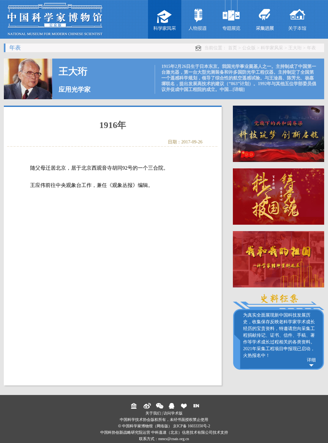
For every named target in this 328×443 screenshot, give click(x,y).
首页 (232, 47)
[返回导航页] (134, 406)
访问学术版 (173, 413)
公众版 (249, 47)
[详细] (239, 89)
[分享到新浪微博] (147, 406)
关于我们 (153, 413)
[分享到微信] (159, 406)
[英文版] (197, 406)
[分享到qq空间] (172, 406)
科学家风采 (272, 47)
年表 (311, 47)
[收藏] (184, 406)
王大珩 (295, 47)
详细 (311, 360)
